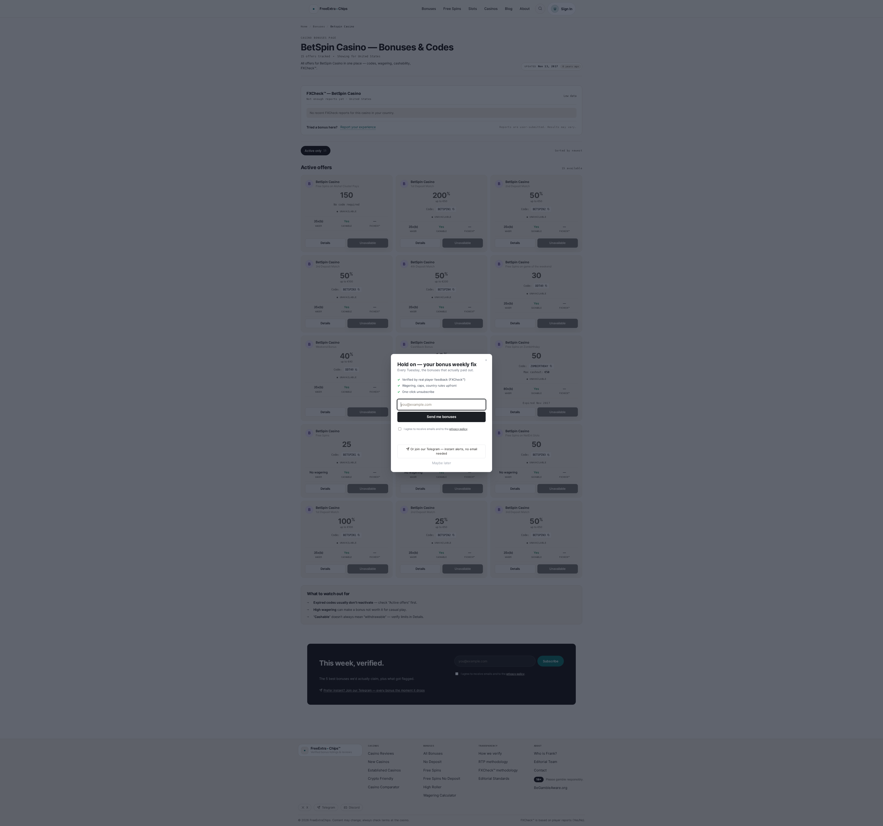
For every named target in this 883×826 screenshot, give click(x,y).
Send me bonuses (441, 416)
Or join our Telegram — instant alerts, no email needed (443, 451)
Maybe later (441, 463)
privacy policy (458, 429)
